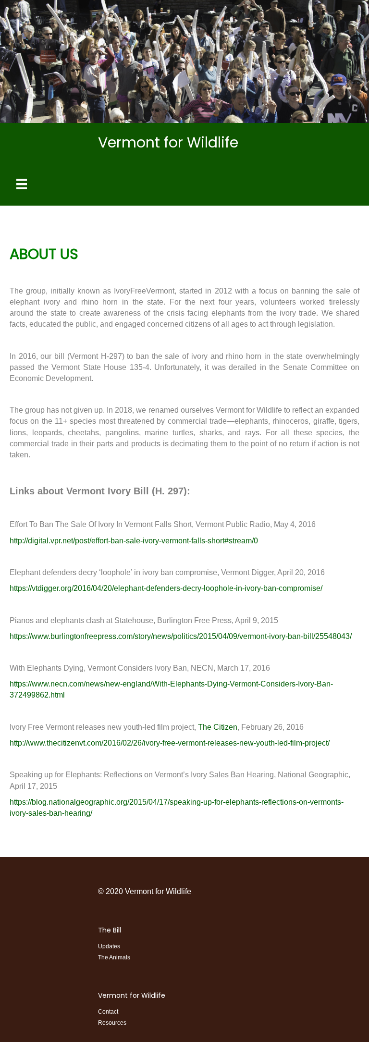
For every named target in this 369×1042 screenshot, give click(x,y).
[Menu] (22, 184)
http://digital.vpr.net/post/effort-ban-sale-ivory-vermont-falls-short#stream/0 (134, 541)
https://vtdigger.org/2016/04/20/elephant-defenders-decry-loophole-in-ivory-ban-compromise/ (166, 588)
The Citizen (217, 727)
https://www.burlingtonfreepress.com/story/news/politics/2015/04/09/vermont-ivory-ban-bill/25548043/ (181, 636)
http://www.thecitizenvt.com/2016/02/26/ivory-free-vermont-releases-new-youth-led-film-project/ (170, 743)
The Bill (109, 930)
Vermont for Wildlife (131, 995)
